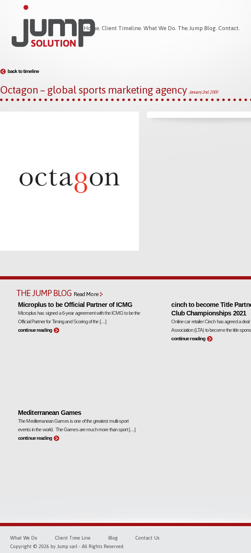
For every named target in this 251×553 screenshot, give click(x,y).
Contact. (229, 28)
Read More (86, 294)
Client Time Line (73, 538)
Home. (92, 28)
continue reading (35, 330)
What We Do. (159, 28)
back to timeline (23, 71)
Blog (113, 538)
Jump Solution (53, 26)
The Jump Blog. (197, 28)
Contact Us (147, 538)
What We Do (23, 538)
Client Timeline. (122, 28)
